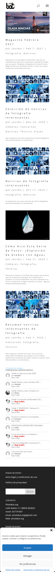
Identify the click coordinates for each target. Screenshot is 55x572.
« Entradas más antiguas (14, 368)
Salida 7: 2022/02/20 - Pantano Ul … (25, 408)
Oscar (17, 393)
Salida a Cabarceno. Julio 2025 (23, 373)
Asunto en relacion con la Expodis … (25, 417)
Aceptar (27, 547)
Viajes (38, 131)
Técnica (26, 131)
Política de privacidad (16, 482)
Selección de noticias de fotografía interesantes (26, 113)
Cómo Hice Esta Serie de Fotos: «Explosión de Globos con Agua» (26, 250)
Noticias (29, 53)
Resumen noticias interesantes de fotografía (22, 329)
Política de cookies (13, 569)
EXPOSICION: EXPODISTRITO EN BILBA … (27, 425)
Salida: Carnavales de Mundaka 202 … (26, 399)
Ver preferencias (27, 563)
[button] (51, 530)
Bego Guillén (19, 401)
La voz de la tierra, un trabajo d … (24, 434)
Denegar (27, 555)
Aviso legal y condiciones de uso (36, 569)
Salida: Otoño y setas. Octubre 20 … (25, 391)
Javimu (17, 48)
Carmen (18, 419)
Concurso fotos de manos (21, 451)
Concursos (28, 126)
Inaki (17, 427)
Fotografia (13, 53)
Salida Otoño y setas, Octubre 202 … (26, 382)
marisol (18, 375)
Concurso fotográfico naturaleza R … (26, 443)
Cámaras (12, 126)
